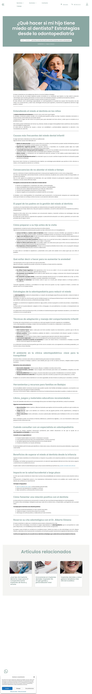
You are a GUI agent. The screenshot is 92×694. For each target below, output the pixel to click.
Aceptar (7, 688)
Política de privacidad (22, 691)
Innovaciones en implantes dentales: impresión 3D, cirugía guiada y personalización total (46, 580)
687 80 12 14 (77, 4)
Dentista (28, 40)
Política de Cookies (13, 691)
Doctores (32, 3)
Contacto (45, 3)
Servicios (19, 3)
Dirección (65, 4)
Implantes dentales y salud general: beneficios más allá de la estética (71, 579)
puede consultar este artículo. (67, 466)
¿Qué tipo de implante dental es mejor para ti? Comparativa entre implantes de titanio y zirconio (19, 580)
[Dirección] (61, 4)
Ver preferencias (29, 688)
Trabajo (19, 6)
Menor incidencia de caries (24, 486)
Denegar (18, 688)
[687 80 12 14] (72, 4)
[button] (34, 677)
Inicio (22, 40)
